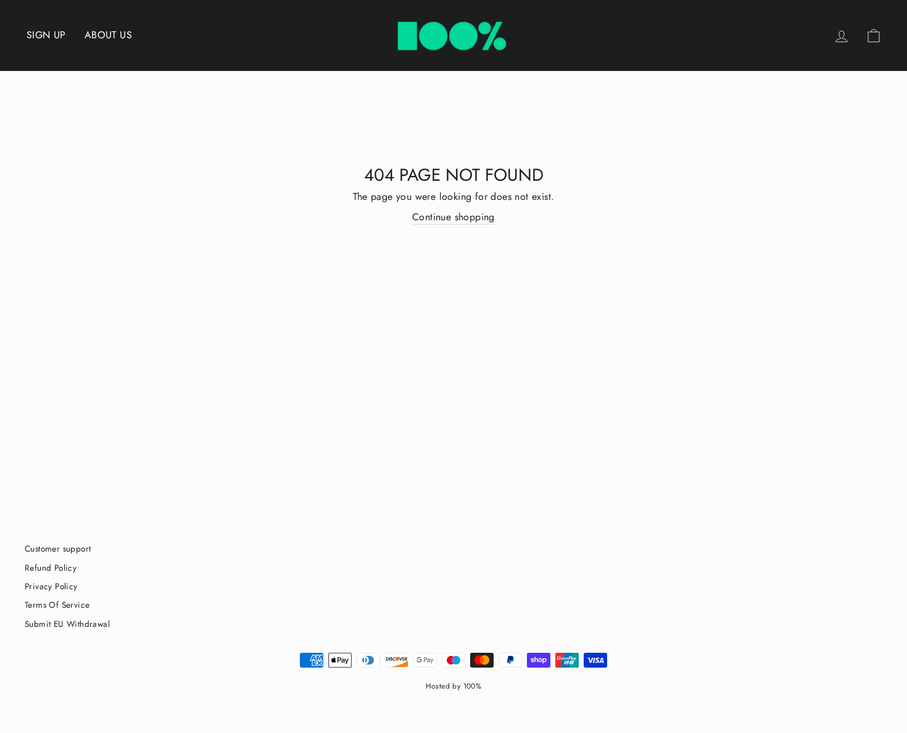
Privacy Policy (51, 586)
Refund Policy (51, 567)
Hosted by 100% (454, 686)
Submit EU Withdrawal (67, 624)
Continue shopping (453, 217)
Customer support (58, 548)
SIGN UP (46, 35)
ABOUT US (108, 35)
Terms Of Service (57, 604)
